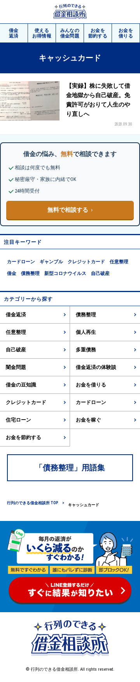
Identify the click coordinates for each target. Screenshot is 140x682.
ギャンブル (51, 261)
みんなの (70, 33)
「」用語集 (70, 467)
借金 (14, 33)
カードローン (21, 261)
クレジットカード (86, 261)
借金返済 (16, 314)
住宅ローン (18, 420)
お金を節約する (23, 437)
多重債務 (86, 350)
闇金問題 (16, 367)
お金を (98, 33)
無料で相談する (67, 209)
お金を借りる (91, 385)
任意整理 (119, 261)
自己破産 (100, 273)
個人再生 (86, 332)
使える (42, 33)
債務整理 (30, 273)
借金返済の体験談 (96, 367)
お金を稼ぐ (88, 420)
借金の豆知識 (21, 385)
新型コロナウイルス (65, 273)
